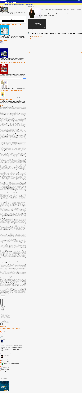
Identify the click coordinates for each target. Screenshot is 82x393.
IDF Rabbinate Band (8, 175)
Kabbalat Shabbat (6, 195)
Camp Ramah (20, 128)
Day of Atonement (10, 147)
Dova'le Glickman (20, 150)
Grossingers (9, 165)
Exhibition (22, 156)
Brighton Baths (13, 126)
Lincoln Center (23, 203)
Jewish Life (5, 188)
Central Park (24, 134)
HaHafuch (6, 166)
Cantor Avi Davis (8, 129)
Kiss (24, 197)
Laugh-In (21, 201)
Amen (25, 112)
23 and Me (2, 106)
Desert (20, 148)
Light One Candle (13, 203)
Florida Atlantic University (22, 158)
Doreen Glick (8, 150)
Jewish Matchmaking (9, 188)
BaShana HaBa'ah (11, 119)
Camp (17, 128)
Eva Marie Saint (4, 156)
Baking (7, 118)
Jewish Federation (8, 186)
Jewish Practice (3, 189)
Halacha (14, 166)
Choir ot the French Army (19, 137)
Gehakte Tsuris (17, 162)
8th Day (17, 106)
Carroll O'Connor (8, 133)
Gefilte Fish (15, 162)
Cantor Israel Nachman (8, 130)
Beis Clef (5, 120)
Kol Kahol (15, 198)
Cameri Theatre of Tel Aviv (15, 128)
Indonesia (14, 176)
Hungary (8, 174)
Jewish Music (23, 188)
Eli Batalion (18, 153)
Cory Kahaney (6, 144)
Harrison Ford (15, 168)
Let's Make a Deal (3, 203)
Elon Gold (2, 154)
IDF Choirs (2, 175)
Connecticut (24, 143)
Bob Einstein (19, 124)
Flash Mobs (7, 158)
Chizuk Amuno (9, 137)
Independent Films (6, 176)
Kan (15, 195)
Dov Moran (17, 150)
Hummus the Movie (1, 174)
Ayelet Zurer (22, 117)
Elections (8, 153)
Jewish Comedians (19, 184)
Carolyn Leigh (3, 133)
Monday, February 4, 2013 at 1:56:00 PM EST (37, 36)
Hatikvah (10, 169)
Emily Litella (24, 154)
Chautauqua (18, 136)
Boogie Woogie (1, 125)
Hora (10, 173)
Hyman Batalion (12, 174)
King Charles (4, 197)
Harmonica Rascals (4, 168)
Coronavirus (4, 144)
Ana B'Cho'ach (15, 113)
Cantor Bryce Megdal (16, 129)
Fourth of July (17, 159)
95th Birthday (22, 106)
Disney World (11, 149)
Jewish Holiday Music (4, 187)
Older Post (81, 52)
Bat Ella (16, 119)
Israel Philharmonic (14, 178)
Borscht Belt (15, 125)
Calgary (6, 128)
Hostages (21, 173)
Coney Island (17, 141)
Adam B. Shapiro (17, 109)
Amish (3, 113)
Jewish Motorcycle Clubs (17, 188)
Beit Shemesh (12, 120)
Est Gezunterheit (17, 155)
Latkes (14, 201)
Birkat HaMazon (17, 123)
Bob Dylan (17, 124)
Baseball (9, 119)
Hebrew (6, 170)
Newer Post (29, 52)
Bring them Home (21, 126)
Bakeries (5, 118)
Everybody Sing (14, 156)
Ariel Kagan (21, 115)
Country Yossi (15, 144)
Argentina (4, 115)
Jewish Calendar (10, 184)
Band (24, 118)
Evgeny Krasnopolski (17, 156)
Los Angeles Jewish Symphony (16, 205)
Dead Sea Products (17, 147)
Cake (0, 128)
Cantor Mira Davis (5, 131)
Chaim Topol (7, 135)
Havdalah (22, 169)
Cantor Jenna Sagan (23, 130)
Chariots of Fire (23, 135)
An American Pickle (12, 113)
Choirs (21, 137)
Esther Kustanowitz (20, 155)
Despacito (22, 148)
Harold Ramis (7, 168)
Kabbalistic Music (11, 195)
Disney (6, 149)
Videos (41, 29)
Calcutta (2, 128)
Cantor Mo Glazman (9, 131)
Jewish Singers (24, 189)
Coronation (1, 144)
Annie (19, 114)
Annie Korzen (22, 114)
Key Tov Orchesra (22, 196)
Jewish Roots (18, 189)
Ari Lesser (13, 115)
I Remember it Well (24, 174)
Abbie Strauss (10, 108)
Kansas (16, 195)
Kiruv (23, 197)
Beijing (3, 120)
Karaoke (20, 195)
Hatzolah (17, 169)
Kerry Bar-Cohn (11, 196)
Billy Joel (5, 123)
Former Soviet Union (4, 159)
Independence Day (3, 176)
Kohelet (7, 198)
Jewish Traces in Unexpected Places (8, 190)
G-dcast (14, 161)
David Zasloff (7, 147)
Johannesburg (6, 192)
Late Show (9, 201)
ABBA (3, 108)
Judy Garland (15, 194)
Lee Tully (10, 202)
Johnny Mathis (21, 192)
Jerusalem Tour (15, 183)
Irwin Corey (15, 177)
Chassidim (15, 136)
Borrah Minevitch (12, 125)
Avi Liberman (5, 117)
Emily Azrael (22, 154)
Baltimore (16, 118)
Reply (30, 34)
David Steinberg (2, 147)
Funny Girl (1, 161)
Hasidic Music (2, 169)
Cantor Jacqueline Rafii (16, 130)
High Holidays (12, 171)
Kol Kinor (17, 198)
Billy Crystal (3, 123)
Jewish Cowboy (1, 185)
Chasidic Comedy (1, 136)
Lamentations (15, 200)
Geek (10, 162)
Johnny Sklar (23, 192)
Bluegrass (1, 124)
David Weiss (5, 147)
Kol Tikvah (24, 198)
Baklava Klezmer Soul (9, 118)
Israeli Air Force (21, 178)
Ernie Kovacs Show (8, 155)
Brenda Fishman (7, 126)
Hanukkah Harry (16, 167)
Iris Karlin (1, 177)
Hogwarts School (10, 172)
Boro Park (7, 125)
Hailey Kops (10, 166)
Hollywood (17, 172)
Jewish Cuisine (4, 185)
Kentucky (1, 196)
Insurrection (19, 176)
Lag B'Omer (1, 200)
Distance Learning (16, 149)
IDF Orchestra (5, 175)
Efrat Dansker (5, 152)
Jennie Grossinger (6, 182)
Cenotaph (17, 134)
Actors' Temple (10, 109)
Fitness (1, 158)
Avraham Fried (15, 117)
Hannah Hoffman (4, 167)
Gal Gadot (23, 161)
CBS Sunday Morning (5, 134)
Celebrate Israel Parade (11, 134)
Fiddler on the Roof (20, 157)
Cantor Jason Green (19, 130)
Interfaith (21, 176)
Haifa (8, 166)
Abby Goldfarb (17, 108)
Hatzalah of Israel (14, 169)
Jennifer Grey (9, 182)
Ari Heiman (11, 115)
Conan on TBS (4, 141)
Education (3, 152)
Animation (7, 114)
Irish (3, 177)
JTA (3, 194)
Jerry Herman (19, 182)
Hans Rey (9, 167)
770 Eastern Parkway (14, 106)
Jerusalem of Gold (9, 183)
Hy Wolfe (10, 174)
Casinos (20, 133)
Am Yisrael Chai (6, 112)
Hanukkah (12, 167)
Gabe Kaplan (16, 161)
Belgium (23, 120)
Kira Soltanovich (19, 197)
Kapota (18, 195)
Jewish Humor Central (10, 2)
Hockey (7, 172)
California (8, 128)
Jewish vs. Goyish (20, 190)
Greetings (1, 165)
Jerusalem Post (12, 183)
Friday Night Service (18, 160)
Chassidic (6, 136)
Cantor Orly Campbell (13, 131)
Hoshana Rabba (15, 173)
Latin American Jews (12, 201)
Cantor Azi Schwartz (12, 129)
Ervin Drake (11, 155)
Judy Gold (21, 194)
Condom (15, 141)
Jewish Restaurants (15, 189)
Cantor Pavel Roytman (21, 131)
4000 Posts (6, 106)
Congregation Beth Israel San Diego (14, 142)
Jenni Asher (3, 182)
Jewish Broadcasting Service (6, 184)
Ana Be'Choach (21, 113)
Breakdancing (4, 126)
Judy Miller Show (24, 194)
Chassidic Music (12, 136)
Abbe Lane (5, 108)
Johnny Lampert (18, 192)
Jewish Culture (7, 185)
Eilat (17, 152)
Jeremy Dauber (12, 182)
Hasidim (4, 169)
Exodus (24, 156)
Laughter (23, 201)
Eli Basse (16, 153)
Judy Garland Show (18, 194)
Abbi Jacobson (8, 108)
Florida (18, 158)
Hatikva (8, 169)
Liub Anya (22, 204)
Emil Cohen (19, 154)
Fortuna (7, 159)
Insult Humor (17, 176)
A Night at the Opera (12, 107)
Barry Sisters (6, 119)
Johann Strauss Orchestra (2, 192)
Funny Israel (3, 161)
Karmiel (22, 195)
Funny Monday (6, 161)
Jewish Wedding (23, 190)
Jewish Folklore (18, 186)
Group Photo (18, 165)
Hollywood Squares (23, 172)
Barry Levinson (3, 119)
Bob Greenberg (24, 124)
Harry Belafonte (22, 168)
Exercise (20, 156)
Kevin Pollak (20, 196)
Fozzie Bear (20, 159)
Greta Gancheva (4, 165)
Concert (10, 141)
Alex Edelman (13, 111)
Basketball (14, 119)
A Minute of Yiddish (4, 107)
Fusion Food (9, 161)
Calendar (4, 128)
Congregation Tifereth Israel (21, 143)
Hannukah (7, 167)
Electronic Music (11, 153)
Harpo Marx (12, 168)
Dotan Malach (10, 150)
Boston (23, 125)
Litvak (18, 204)
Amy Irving (9, 113)
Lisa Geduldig (3, 204)
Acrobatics (4, 109)
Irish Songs (5, 177)
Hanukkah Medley (19, 167)
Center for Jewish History (20, 134)
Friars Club (10, 160)
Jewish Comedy (23, 184)
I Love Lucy (21, 174)
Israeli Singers (18, 179)
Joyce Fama (1, 194)
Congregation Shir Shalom (16, 143)
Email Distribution (11, 154)
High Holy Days (15, 171)
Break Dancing (1, 126)
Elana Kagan (2, 153)
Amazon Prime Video (20, 112)
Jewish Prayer (6, 189)
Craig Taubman (22, 144)
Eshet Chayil (14, 155)
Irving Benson (8, 177)
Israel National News (8, 178)
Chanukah (16, 135)
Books (3, 125)
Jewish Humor (30, 29)
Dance (24, 145)
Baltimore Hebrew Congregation (19, 118)
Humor (4, 174)
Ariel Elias (18, 115)
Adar (22, 109)
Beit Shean (9, 120)
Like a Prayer (16, 203)
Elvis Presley (6, 154)
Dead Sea (15, 147)
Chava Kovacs (20, 136)
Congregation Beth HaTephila (4, 142)
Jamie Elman (4, 181)
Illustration (21, 175)
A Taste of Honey (23, 107)
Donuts (3, 150)
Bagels (3, 118)
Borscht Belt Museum (19, 125)
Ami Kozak (1, 113)
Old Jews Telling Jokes (36, 29)
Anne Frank (15, 114)
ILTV (23, 175)
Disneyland (14, 149)
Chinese (1, 137)
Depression (12, 148)
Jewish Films (15, 186)
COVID (20, 144)
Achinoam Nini (1, 109)
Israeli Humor (1, 179)
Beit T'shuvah (17, 120)
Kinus (14, 197)
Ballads (12, 118)
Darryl (30, 32)
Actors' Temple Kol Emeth (14, 109)
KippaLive (16, 197)
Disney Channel (9, 149)
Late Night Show (6, 201)
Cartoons (14, 133)
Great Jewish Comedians (22, 164)
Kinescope (1, 197)
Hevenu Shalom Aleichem (8, 171)
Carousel (5, 133)
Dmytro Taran (20, 149)
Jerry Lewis (24, 182)
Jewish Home (13, 187)
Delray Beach (1, 148)
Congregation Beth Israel (9, 142)
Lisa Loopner (8, 204)
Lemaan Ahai (22, 202)
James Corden (1, 181)
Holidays (15, 172)
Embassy (17, 154)
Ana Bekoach (24, 113)
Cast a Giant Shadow (23, 133)
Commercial (24, 140)
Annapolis (10, 114)
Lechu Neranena (6, 202)
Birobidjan (25, 123)
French (2, 160)
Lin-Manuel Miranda (19, 203)
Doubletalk (15, 150)
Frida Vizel (13, 160)
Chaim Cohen (2, 135)
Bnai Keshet (4, 124)
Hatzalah (12, 169)
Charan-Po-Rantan (19, 135)
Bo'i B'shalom (9, 124)
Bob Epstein (22, 124)
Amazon (14, 112)
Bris (23, 126)
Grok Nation (6, 165)
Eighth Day (16, 152)
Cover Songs (18, 144)
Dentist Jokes (10, 148)
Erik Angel (3, 155)
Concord (13, 141)
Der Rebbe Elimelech (15, 148)
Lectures (8, 202)
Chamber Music (13, 135)
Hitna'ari (5, 172)
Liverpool (24, 204)
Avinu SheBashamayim (11, 117)
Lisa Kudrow (6, 204)
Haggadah (4, 166)
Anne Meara (18, 114)
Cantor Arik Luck (5, 129)
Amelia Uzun (23, 112)
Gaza (8, 162)
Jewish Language (2, 188)
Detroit (24, 148)
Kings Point (12, 197)
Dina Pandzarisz (1, 149)
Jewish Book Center (1, 184)
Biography (11, 123)
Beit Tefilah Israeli (20, 120)
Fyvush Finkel (12, 161)
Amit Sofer (5, 113)
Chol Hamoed (24, 137)
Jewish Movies (20, 188)
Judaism (6, 194)
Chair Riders (9, 135)
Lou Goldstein (20, 205)
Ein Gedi (19, 152)
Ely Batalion (8, 154)
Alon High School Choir (2, 112)
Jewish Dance (20, 185)
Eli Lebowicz (24, 153)
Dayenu (12, 147)
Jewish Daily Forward (16, 185)
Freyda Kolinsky (8, 160)
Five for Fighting (3, 158)
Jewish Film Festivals (12, 186)
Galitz (25, 161)
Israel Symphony (18, 178)
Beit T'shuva (15, 120)
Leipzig (17, 202)
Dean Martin (21, 147)
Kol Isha (13, 198)
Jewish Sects (21, 189)
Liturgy (16, 204)
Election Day (6, 153)
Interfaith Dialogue (24, 176)
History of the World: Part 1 (2, 172)
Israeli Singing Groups (21, 179)
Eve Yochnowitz (11, 156)
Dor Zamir (5, 150)
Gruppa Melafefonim (23, 165)
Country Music (13, 144)
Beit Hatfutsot (7, 120)
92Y (20, 106)
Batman (23, 119)
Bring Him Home (18, 126)
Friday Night (15, 160)
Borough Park (10, 125)
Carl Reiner (24, 132)
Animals (5, 114)
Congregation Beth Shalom (20, 142)
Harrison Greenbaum (18, 168)
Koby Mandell (5, 198)
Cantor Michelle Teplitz (2, 131)
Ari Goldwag (9, 115)
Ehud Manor (12, 152)
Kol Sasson (22, 198)
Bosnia (21, 125)
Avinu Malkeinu (8, 117)
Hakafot (12, 166)
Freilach (1, 160)
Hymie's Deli (15, 174)
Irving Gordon (13, 177)
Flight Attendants (13, 158)
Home (54, 52)
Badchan (1, 118)
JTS (4, 194)
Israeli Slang (25, 179)
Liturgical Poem (13, 204)
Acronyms (6, 109)
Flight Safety (16, 158)
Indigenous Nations (11, 176)
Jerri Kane (17, 182)
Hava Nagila (20, 169)
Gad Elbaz (18, 161)
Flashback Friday (10, 158)
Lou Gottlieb (22, 205)
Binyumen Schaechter (8, 123)
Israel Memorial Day (5, 178)
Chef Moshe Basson (23, 136)
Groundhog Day (15, 165)
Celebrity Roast (14, 134)
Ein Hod (21, 152)
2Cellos (3, 106)
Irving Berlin (10, 177)
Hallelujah (20, 166)
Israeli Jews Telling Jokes (5, 179)
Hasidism (6, 169)
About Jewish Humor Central (23, 108)
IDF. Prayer (15, 175)
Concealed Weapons (8, 141)
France (24, 159)
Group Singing (20, 165)
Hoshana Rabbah (18, 173)
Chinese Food (3, 137)
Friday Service (22, 160)
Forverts (9, 159)
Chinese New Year (6, 137)
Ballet (14, 118)
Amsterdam (7, 113)
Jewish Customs (13, 185)
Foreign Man (1, 159)
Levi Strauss (8, 203)
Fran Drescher (22, 159)
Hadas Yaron (1, 166)
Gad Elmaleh (21, 161)
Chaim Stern (4, 135)
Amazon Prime (17, 112)
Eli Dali (20, 153)
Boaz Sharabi (12, 124)
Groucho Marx (12, 165)
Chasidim (4, 136)
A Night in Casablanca (16, 107)
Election (4, 153)
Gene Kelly (21, 162)
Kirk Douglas (22, 197)
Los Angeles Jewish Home (11, 205)
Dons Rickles (1, 150)
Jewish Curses (10, 185)
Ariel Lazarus (23, 115)
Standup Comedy (39, 29)
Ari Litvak (15, 115)
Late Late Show (3, 201)
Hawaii (24, 169)
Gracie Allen (1, 164)
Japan (16, 181)
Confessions (22, 141)
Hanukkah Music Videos (23, 167)
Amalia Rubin (9, 112)
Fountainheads (14, 159)
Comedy (9, 139)
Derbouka (18, 148)
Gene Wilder (24, 162)
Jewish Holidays (8, 187)
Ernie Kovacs (5, 155)
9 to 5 (18, 106)
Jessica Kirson (23, 183)
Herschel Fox (1, 171)
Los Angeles (1, 205)
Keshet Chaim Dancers (14, 196)
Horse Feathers (12, 173)
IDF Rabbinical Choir (11, 175)
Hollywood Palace (20, 172)
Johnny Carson (14, 192)
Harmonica (1, 168)
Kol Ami (9, 198)
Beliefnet (25, 120)
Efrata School (8, 152)
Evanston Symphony (7, 156)
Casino (18, 133)
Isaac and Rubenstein (18, 177)
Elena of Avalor (14, 153)
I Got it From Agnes (18, 174)
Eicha (13, 152)
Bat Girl (18, 119)
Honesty (1, 173)
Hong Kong (5, 173)
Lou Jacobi (25, 205)
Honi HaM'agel (8, 173)
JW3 (3, 195)
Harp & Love (10, 168)
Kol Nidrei (20, 198)
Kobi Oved (3, 198)
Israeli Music (11, 179)
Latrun (16, 201)
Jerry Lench (21, 182)
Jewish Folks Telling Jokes (22, 186)
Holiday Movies (13, 172)
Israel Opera (12, 178)
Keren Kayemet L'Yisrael (4, 196)
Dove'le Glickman (23, 150)
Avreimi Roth (18, 117)
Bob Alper (14, 124)
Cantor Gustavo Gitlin (4, 130)
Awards (19, 117)
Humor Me (6, 174)
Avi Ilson (3, 117)
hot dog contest (24, 173)
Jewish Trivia (17, 190)
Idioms (16, 175)
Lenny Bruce (24, 202)
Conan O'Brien (1, 141)
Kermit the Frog (8, 196)
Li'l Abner (10, 203)
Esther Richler (24, 155)
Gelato (19, 162)
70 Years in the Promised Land (9, 106)
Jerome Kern (14, 182)
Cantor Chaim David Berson (21, 129)
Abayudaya (1, 108)
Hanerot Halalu (1, 167)
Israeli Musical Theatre (14, 179)
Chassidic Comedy (9, 136)
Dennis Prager (4, 148)
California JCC (11, 128)
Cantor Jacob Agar (12, 130)
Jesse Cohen (20, 183)
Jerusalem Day (6, 183)
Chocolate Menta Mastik (13, 137)
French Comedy (5, 160)
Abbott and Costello (13, 108)
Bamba (23, 118)
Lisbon (10, 204)
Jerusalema (18, 183)
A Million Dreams (1, 107)
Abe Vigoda (19, 108)
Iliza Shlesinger (19, 175)
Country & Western (9, 144)
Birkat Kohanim (20, 123)
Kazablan (24, 195)
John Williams (11, 192)
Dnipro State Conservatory (23, 149)
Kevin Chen (17, 196)
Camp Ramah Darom (23, 128)
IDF (0, 175)
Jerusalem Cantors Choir (2, 183)
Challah (11, 135)
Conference (20, 141)
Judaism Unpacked (8, 194)
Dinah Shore (4, 149)
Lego (12, 202)
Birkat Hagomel (14, 123)
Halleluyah (22, 166)
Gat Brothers (7, 162)
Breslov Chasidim (10, 126)
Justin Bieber (1, 195)
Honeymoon (3, 173)
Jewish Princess (9, 189)
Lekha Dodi (19, 202)
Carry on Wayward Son (11, 133)
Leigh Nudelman (14, 202)
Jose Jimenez (17, 193)
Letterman (6, 203)
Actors (7, 109)
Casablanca (17, 133)
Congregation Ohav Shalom (11, 143)
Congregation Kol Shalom (2, 143)
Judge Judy (13, 194)
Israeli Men (8, 179)
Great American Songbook (15, 164)
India (9, 176)
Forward (11, 159)
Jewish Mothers (13, 188)
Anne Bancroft (12, 114)
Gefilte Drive (12, 162)
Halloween (24, 166)
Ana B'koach (18, 113)
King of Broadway (9, 197)
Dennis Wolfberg (7, 148)
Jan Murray (10, 181)
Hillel (23, 171)
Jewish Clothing (16, 184)
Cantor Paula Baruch (17, 131)
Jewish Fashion (5, 186)
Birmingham (23, 123)
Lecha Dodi (3, 202)
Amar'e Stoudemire (12, 112)
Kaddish (13, 195)
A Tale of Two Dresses (20, 107)
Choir (15, 137)
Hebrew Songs (22, 170)
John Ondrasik (9, 192)
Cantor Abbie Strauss (2, 129)
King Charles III (7, 197)
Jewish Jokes (32, 29)
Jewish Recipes (12, 189)
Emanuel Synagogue (14, 154)
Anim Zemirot (3, 114)
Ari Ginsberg (6, 115)
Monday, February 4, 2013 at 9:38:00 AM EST (36, 32)
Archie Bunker (1, 115)
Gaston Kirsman (4, 162)
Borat (5, 125)
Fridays (24, 160)
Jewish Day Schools (23, 185)
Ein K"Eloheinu (23, 152)
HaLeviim (16, 166)
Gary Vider (1, 162)
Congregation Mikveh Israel (7, 143)
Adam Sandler (21, 109)
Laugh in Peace (18, 201)
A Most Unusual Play (8, 107)
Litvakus (20, 204)
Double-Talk (13, 150)
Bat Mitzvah (21, 119)
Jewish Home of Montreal (16, 187)
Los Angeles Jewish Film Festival (5, 205)
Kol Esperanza (11, 198)
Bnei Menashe (6, 124)
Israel (21, 177)
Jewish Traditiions (14, 190)
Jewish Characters (13, 184)
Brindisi (15, 126)
